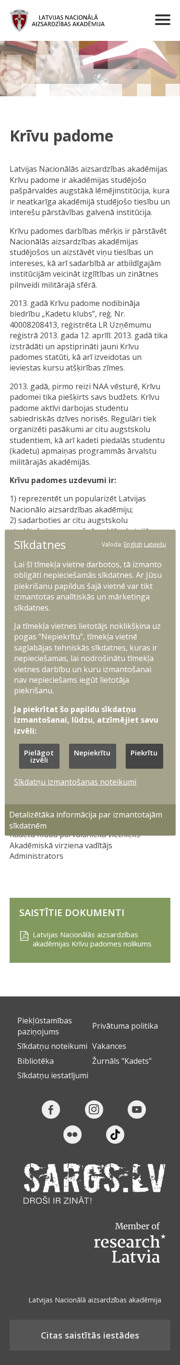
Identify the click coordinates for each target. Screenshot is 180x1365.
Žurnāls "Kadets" (122, 1061)
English (133, 544)
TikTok (115, 1134)
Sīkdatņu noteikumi (52, 1046)
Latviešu (155, 544)
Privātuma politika (125, 1026)
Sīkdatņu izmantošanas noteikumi (75, 782)
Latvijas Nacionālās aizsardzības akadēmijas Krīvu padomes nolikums (92, 939)
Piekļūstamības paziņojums (44, 1025)
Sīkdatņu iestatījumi (52, 1075)
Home (58, 20)
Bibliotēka (35, 1061)
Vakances (109, 1046)
